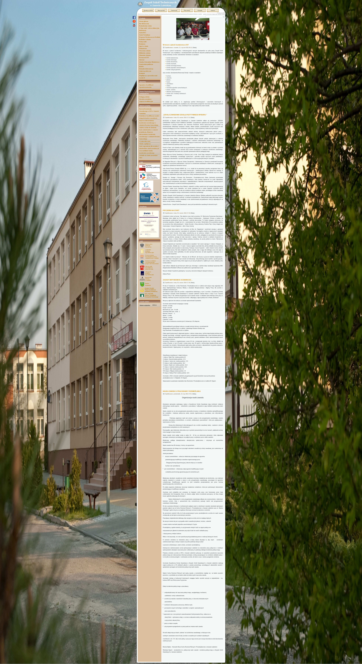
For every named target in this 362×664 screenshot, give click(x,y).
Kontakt (200, 10)
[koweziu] (149, 292)
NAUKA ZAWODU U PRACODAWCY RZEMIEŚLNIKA (182, 391)
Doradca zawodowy (145, 99)
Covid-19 (142, 78)
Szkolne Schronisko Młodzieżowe (149, 62)
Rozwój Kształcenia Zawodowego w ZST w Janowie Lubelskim (149, 111)
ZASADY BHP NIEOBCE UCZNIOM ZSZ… (178, 280)
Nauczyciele (161, 10)
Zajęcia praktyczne (145, 71)
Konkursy (142, 44)
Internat (141, 60)
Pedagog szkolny (144, 97)
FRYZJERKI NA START (171, 210)
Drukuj (194, 47)
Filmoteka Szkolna (145, 55)
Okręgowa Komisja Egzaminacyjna (179, 14)
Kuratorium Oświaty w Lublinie (195, 14)
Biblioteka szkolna (144, 53)
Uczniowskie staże (144, 141)
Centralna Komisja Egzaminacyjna (162, 14)
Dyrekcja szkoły (148, 10)
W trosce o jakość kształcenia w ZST (176, 45)
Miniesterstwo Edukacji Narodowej (145, 14)
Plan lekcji (187, 10)
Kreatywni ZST (144, 57)
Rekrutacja (142, 30)
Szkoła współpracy (145, 143)
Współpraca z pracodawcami (148, 75)
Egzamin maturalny (145, 87)
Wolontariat (143, 48)
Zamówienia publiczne (146, 64)
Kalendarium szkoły (145, 26)
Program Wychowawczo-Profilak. (149, 37)
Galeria (213, 10)
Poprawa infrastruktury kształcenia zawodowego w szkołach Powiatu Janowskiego (148, 123)
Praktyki (142, 73)
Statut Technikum (144, 35)
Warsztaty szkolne (145, 50)
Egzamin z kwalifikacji (146, 85)
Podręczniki (142, 41)
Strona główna (143, 21)
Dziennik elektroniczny (146, 69)
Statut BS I (142, 32)
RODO (141, 66)
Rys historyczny (144, 23)
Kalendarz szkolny (145, 39)
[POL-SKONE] (149, 297)
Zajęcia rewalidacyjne (146, 101)
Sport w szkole (143, 46)
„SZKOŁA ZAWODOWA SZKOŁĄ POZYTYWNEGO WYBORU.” (185, 115)
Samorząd (174, 10)
